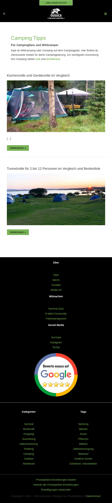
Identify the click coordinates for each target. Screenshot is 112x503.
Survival (28, 424)
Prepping (28, 433)
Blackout (83, 453)
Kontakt (56, 284)
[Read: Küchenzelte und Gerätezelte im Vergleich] (56, 105)
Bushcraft (28, 428)
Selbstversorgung (83, 448)
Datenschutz (93, 496)
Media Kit (56, 289)
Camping (28, 453)
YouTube (56, 337)
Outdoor (29, 458)
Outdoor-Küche (83, 458)
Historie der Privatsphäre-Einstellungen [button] (56, 484)
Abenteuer (29, 463)
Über (56, 275)
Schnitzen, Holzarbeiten (83, 463)
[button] (56, 2)
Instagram (56, 342)
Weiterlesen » (18, 148)
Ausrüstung (28, 438)
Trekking (29, 448)
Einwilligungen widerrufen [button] (56, 489)
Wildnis (83, 443)
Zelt (38, 59)
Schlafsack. (53, 59)
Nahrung (83, 424)
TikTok (56, 347)
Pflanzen (83, 438)
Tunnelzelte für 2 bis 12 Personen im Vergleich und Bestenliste (53, 168)
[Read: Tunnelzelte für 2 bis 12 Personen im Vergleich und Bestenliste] (56, 199)
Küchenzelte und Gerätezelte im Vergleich (38, 75)
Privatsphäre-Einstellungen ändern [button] (56, 479)
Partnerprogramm (56, 318)
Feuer (83, 433)
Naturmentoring (29, 443)
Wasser (83, 428)
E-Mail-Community (56, 313)
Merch (56, 279)
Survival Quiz (56, 308)
